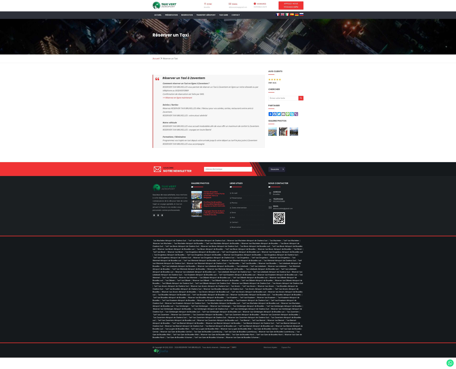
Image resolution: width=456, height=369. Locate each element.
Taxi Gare (223, 15)
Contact (236, 15)
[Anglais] (282, 14)
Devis (234, 212)
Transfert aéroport (206, 15)
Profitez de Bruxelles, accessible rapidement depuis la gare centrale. (214, 204)
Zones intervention (239, 207)
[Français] (278, 14)
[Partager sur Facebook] (158, 215)
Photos (234, 202)
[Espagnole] (292, 14)
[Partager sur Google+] (162, 215)
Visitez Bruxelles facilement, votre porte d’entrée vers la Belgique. (214, 195)
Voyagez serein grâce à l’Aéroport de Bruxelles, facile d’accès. (214, 213)
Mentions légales (270, 347)
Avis (233, 217)
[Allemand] (297, 14)
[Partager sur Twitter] (154, 215)
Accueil (158, 15)
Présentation (171, 15)
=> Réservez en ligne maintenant (177, 98)
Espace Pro (286, 347)
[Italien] (287, 14)
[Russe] (301, 14)
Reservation (187, 15)
